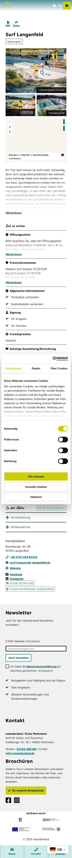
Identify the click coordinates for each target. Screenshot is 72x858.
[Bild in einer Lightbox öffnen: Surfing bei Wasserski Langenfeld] (51, 105)
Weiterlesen (14, 212)
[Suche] (60, 5)
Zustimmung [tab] (13, 368)
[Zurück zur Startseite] (7, 5)
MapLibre (13, 154)
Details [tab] (36, 368)
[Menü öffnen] (67, 5)
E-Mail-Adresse (23, 641)
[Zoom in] (9, 121)
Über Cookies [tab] (59, 368)
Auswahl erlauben (36, 486)
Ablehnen (36, 496)
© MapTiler (25, 154)
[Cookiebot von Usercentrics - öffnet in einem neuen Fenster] (52, 358)
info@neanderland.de (20, 753)
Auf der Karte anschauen (52, 507)
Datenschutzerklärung (41, 666)
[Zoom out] (9, 126)
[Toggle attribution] (62, 155)
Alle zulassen (36, 476)
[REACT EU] (21, 829)
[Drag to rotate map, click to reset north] (9, 131)
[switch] (63, 439)
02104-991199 (26, 749)
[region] (36, 140)
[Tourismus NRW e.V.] (21, 819)
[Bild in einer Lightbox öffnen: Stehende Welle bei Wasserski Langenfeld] (36, 70)
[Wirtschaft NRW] (51, 829)
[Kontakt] (54, 5)
